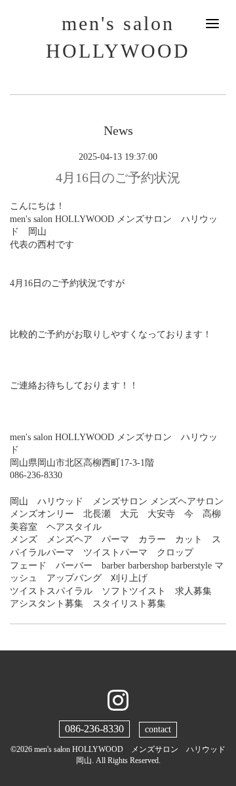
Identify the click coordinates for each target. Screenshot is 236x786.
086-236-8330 (94, 728)
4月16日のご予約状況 (118, 177)
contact (158, 729)
